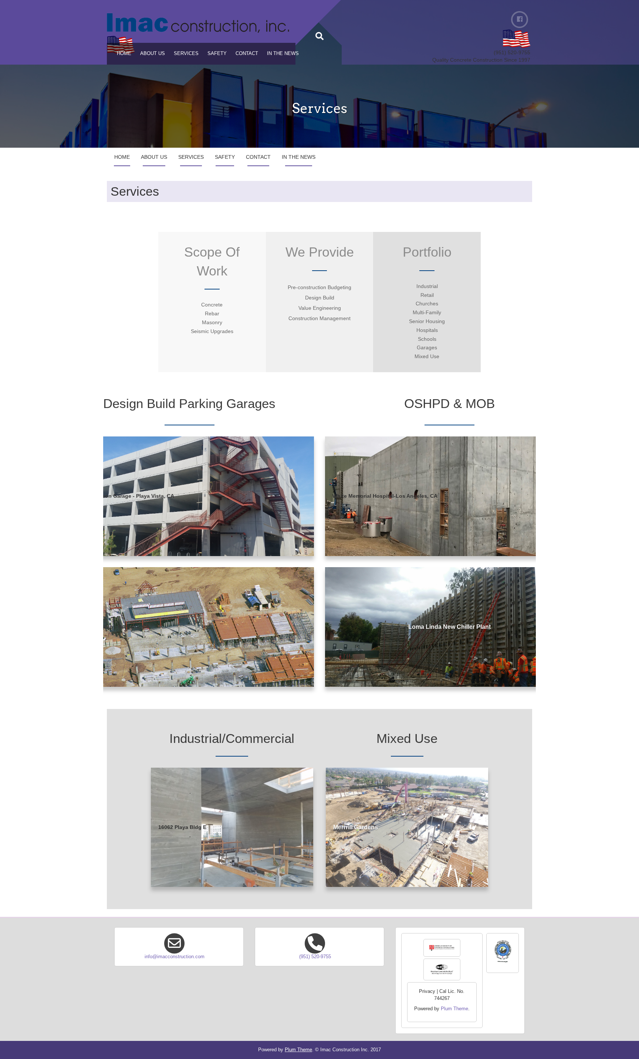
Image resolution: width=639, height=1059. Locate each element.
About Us (152, 53)
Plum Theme (454, 1008)
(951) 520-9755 (315, 956)
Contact (247, 53)
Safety (217, 53)
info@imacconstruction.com (174, 956)
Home (124, 53)
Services (186, 53)
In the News (283, 53)
